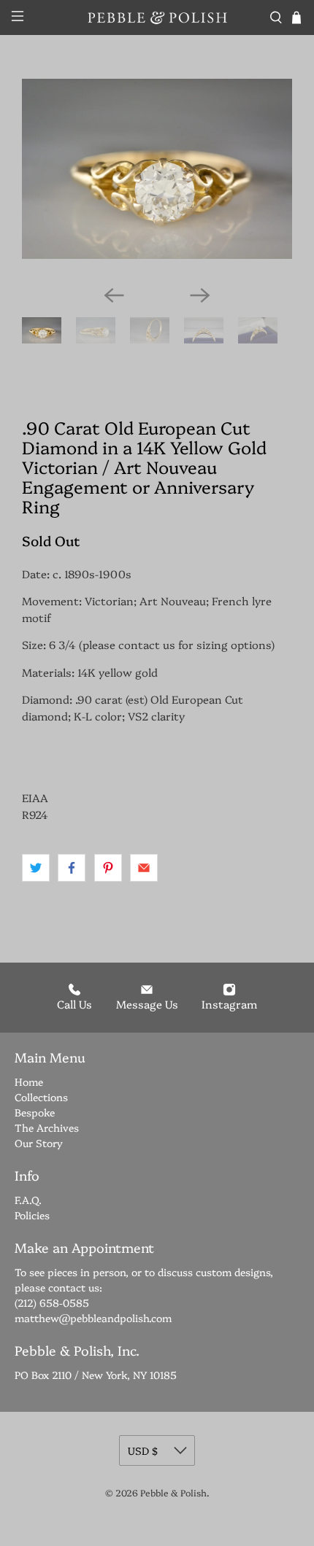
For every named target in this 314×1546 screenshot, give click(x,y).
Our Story (39, 1142)
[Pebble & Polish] (157, 17)
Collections (41, 1096)
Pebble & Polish (173, 1492)
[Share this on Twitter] (36, 868)
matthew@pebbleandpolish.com (93, 1317)
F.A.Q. (28, 1199)
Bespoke (35, 1112)
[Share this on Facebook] (71, 868)
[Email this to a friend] (144, 868)
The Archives (47, 1127)
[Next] (200, 295)
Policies (32, 1215)
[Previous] (114, 295)
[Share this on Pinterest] (108, 868)
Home (29, 1081)
